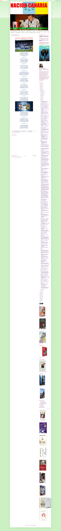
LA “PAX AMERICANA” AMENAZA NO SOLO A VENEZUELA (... (45, 287)
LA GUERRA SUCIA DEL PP (44, 111)
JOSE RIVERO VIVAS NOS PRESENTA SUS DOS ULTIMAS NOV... (45, 125)
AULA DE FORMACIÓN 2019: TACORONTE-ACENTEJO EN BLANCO (44, 257)
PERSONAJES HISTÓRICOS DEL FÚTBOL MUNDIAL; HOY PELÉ (45, 165)
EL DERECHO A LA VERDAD (44, 134)
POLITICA (23, 32)
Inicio (24, 155)
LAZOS (41, 167)
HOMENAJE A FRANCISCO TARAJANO (44, 216)
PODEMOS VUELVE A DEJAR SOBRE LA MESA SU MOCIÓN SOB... (45, 113)
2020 (40, 89)
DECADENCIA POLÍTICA (44, 190)
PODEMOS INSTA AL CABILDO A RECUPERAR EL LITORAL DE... (45, 189)
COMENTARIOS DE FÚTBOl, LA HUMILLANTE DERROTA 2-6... (45, 195)
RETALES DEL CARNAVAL (44, 280)
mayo (41, 98)
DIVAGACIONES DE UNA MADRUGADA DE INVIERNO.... (45, 186)
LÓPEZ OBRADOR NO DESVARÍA (45, 131)
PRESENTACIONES (32, 32)
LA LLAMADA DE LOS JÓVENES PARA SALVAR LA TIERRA (45, 155)
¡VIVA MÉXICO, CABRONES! (44, 120)
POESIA (27, 32)
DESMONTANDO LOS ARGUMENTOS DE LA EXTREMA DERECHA (45, 278)
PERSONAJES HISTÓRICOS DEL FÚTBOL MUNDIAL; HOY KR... (45, 250)
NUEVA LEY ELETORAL (43, 286)
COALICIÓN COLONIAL (43, 119)
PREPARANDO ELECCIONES (44, 158)
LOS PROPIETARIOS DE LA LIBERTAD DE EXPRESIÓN (44, 138)
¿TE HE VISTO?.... (43, 235)
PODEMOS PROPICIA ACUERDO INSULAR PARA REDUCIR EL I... (45, 272)
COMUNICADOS (18, 32)
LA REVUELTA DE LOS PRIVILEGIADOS (43, 260)
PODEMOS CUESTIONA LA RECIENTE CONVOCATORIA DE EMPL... (45, 208)
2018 (40, 291)
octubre (42, 93)
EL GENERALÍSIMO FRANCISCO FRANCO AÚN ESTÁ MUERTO (45, 184)
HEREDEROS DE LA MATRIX (44, 234)
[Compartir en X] (29, 131)
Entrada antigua (34, 155)
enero (41, 290)
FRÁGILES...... (42, 213)
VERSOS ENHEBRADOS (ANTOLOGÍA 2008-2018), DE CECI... (44, 211)
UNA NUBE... (42, 217)
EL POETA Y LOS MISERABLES (44, 205)
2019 (40, 90)
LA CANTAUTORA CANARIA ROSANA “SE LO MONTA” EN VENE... (44, 182)
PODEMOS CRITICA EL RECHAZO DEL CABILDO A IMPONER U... (45, 148)
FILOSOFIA (38, 32)
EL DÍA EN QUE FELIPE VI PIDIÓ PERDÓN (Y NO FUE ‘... (45, 123)
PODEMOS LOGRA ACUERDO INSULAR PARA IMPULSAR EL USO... (45, 197)
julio (41, 96)
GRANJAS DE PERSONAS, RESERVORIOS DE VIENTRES (45, 214)
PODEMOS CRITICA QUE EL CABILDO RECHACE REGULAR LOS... (45, 253)
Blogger (35, 525)
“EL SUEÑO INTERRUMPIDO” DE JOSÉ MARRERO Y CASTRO (45, 159)
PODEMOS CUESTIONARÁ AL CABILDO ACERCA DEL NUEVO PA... (45, 239)
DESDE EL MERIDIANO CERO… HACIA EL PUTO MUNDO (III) (45, 180)
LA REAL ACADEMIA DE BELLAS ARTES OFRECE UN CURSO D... (45, 129)
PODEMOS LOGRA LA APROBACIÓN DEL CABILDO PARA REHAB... (44, 136)
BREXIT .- (42, 140)
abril (41, 99)
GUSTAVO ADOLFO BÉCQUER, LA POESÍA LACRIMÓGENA (45, 168)
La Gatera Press (42, 404)
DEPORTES (12, 32)
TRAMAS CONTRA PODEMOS (44, 107)
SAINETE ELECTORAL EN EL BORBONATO (44, 121)
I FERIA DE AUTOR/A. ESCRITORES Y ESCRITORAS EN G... (45, 152)
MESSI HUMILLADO (43, 166)
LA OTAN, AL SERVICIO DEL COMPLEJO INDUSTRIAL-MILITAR (44, 255)
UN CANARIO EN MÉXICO (44, 139)
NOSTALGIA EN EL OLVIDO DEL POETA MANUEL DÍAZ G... (44, 220)
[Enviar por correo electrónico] (28, 131)
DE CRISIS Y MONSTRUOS (44, 206)
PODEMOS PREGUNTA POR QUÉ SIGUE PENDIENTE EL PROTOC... (45, 177)
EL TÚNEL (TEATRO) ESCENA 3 (44, 106)
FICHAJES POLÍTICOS (43, 130)
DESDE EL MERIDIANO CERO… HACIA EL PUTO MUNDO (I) (45, 204)
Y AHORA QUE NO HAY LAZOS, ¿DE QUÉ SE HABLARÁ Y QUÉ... (45, 163)
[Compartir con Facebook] (30, 131)
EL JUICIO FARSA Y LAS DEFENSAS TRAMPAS (44, 199)
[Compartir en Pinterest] (31, 131)
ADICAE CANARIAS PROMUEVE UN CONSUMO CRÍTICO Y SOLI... (45, 243)
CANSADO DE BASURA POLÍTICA (45, 212)
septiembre (42, 94)
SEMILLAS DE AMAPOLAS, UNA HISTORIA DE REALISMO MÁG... (45, 237)
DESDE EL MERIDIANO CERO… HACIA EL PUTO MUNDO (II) (45, 192)
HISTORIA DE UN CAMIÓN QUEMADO (44, 262)
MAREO (42, 249)
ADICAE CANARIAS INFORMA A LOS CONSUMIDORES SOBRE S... (45, 264)
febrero (42, 289)
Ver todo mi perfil (41, 80)
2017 (40, 292)
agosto (41, 95)
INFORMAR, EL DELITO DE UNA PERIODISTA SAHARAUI (45, 193)
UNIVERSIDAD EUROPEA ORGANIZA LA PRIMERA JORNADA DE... (44, 142)
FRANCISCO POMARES (43, 403)
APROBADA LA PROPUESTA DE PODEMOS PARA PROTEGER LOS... (45, 266)
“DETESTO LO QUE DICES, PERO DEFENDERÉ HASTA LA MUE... (45, 187)
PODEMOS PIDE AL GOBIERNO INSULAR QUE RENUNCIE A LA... (45, 230)
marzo (41, 100)
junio (41, 97)
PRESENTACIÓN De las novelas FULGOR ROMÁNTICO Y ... (44, 101)
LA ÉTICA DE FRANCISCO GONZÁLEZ (44, 227)
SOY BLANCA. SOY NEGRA (44, 279)
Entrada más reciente (14, 155)
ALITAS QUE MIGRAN (43, 200)
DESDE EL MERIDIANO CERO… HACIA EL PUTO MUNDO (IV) (45, 172)
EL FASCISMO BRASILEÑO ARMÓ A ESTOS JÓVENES (45, 223)
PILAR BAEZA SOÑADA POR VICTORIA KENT (44, 285)
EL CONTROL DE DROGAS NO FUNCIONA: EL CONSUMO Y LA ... (45, 147)
